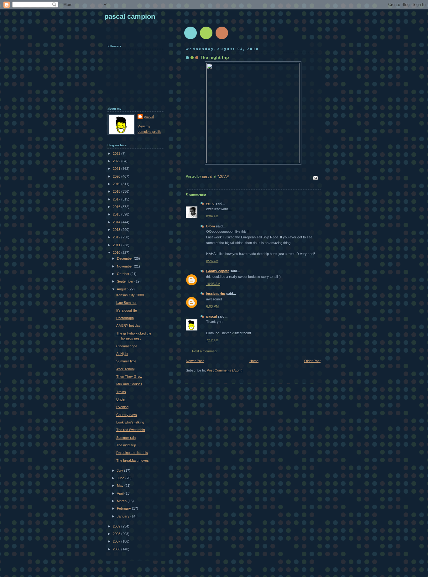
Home (253, 361)
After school (125, 369)
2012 (117, 237)
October (123, 274)
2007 (117, 541)
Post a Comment (204, 351)
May (120, 485)
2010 (117, 252)
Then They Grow (129, 376)
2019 (117, 184)
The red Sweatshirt (130, 430)
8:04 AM (212, 216)
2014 (117, 222)
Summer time (126, 361)
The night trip (126, 445)
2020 (117, 176)
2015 (117, 214)
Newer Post (195, 361)
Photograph (125, 318)
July (120, 470)
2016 (117, 207)
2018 (117, 191)
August (122, 289)
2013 (117, 229)
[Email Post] (315, 177)
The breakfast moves (132, 460)
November (125, 266)
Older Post (312, 361)
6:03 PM (212, 306)
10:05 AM (213, 284)
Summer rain (126, 437)
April (120, 493)
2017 (117, 199)
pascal (211, 316)
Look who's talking (130, 422)
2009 (117, 526)
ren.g (210, 203)
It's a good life (126, 310)
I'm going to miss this (132, 453)
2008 (117, 534)
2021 (117, 168)
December (125, 258)
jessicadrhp (215, 293)
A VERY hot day (128, 325)
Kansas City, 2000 (130, 295)
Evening (122, 407)
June (121, 478)
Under (121, 399)
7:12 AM (212, 340)
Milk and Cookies (129, 384)
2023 (117, 153)
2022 (117, 161)
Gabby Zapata (217, 271)
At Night (122, 354)
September (125, 281)
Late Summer (126, 302)
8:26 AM (212, 261)
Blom (210, 226)
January (123, 516)
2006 (117, 549)
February (124, 508)
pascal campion (129, 16)
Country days (126, 415)
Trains (121, 392)
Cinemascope (126, 346)
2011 (117, 245)
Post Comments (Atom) (225, 370)
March (122, 501)
